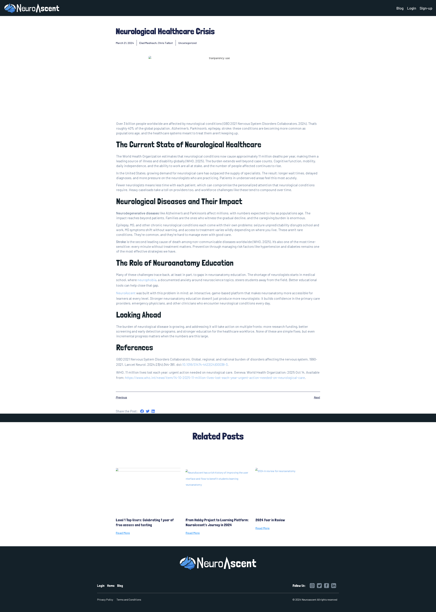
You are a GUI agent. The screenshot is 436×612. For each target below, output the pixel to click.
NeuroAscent (126, 293)
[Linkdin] (333, 585)
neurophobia (146, 280)
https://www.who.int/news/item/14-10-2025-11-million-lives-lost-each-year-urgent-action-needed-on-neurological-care (215, 377)
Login (411, 8)
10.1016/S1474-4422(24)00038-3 (205, 364)
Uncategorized (187, 42)
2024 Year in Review (270, 520)
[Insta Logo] (312, 585)
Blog (399, 8)
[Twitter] (319, 585)
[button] (142, 411)
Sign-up (426, 8)
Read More (123, 532)
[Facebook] (326, 585)
